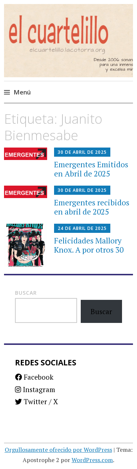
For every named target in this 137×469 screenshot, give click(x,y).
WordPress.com (92, 460)
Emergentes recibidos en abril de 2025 (91, 207)
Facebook (37, 376)
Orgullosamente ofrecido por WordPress (58, 450)
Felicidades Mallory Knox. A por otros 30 (88, 245)
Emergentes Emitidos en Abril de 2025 (91, 169)
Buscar (26, 292)
